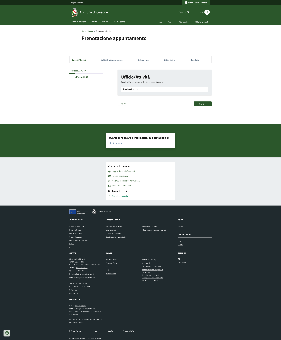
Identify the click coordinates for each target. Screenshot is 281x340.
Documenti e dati (75, 230)
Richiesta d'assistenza (150, 280)
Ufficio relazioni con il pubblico (80, 286)
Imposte (159, 22)
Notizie (180, 226)
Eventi (180, 244)
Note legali (146, 263)
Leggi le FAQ (146, 272)
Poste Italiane (111, 273)
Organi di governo (75, 237)
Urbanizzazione (184, 22)
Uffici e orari (73, 290)
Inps (107, 266)
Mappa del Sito (128, 331)
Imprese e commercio (149, 226)
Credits (110, 331)
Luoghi (180, 241)
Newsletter (182, 262)
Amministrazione (79, 21)
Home (83, 31)
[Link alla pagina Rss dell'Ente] (179, 259)
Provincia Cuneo (111, 263)
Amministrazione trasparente (152, 269)
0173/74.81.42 (81, 267)
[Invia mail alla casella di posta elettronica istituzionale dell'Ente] (84, 274)
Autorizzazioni (111, 230)
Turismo (170, 22)
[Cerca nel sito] (206, 12)
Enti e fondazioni (75, 233)
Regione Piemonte (77, 2)
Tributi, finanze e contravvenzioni (154, 230)
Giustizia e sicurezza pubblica (116, 237)
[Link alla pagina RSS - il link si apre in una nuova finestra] (188, 12)
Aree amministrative (76, 226)
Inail (107, 270)
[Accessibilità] (7, 333)
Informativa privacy (149, 259)
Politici (71, 244)
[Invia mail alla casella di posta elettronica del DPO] (80, 305)
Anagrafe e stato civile (114, 226)
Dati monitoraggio (75, 331)
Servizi (105, 21)
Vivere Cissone (119, 21)
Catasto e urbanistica (113, 233)
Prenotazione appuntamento (152, 277)
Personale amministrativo (78, 240)
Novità (94, 21)
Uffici (71, 247)
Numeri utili (73, 293)
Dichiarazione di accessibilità (152, 266)
